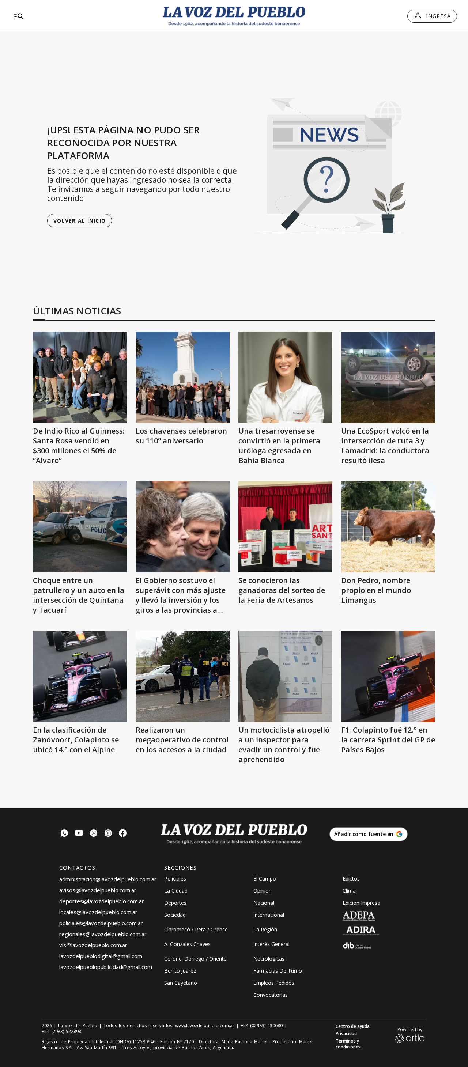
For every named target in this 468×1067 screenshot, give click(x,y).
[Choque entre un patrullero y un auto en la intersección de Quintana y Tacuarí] (80, 526)
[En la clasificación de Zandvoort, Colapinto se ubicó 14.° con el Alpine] (80, 676)
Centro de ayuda (353, 1026)
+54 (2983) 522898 (61, 1031)
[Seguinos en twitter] (94, 834)
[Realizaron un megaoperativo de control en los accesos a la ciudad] (183, 676)
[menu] (82, 16)
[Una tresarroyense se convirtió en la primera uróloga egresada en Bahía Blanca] (285, 377)
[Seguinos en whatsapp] (64, 834)
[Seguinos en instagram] (108, 834)
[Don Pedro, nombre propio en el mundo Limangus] (388, 526)
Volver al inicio (79, 220)
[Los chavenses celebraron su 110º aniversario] (183, 377)
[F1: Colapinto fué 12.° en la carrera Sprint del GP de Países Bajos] (388, 676)
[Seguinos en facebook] (123, 834)
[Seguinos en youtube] (79, 834)
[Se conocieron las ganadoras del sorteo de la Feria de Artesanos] (285, 526)
